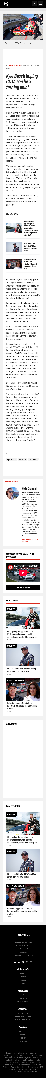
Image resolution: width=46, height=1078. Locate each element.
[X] (31, 962)
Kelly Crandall (15, 65)
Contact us (23, 949)
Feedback (23, 952)
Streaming (23, 1013)
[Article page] (23, 618)
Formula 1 (23, 980)
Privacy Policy (23, 945)
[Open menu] (40, 3)
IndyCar (22, 974)
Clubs (23, 995)
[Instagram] (27, 962)
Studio (23, 1035)
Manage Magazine (23, 1020)
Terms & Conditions (23, 942)
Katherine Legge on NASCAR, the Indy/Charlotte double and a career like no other (30, 264)
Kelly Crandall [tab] (12, 482)
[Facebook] (19, 962)
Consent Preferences (23, 955)
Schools (23, 998)
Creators (23, 1041)
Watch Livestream (23, 587)
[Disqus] (23, 762)
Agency (23, 1038)
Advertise (23, 1031)
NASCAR (23, 977)
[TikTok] (23, 962)
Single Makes (23, 1002)
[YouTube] (15, 962)
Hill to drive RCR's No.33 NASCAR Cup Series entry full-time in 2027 (30, 247)
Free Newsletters (23, 1016)
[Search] (34, 3)
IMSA (23, 983)
